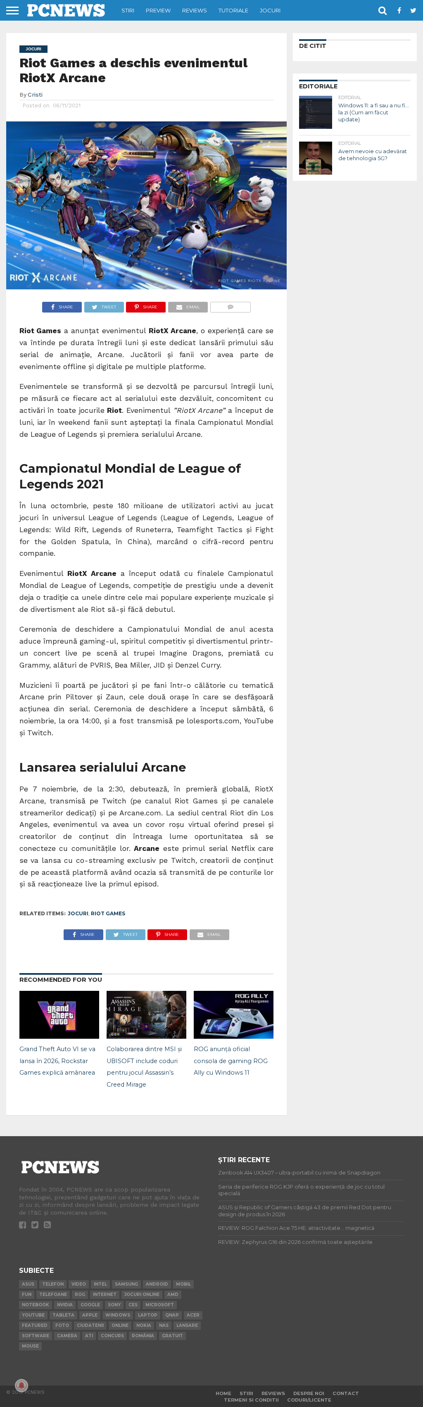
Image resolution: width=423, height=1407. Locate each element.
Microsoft (159, 1305)
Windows (117, 1315)
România (143, 1335)
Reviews (194, 10)
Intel (100, 1284)
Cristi (35, 94)
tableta (63, 1315)
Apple (89, 1315)
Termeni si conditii (251, 1400)
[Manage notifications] (21, 1385)
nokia (143, 1325)
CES (133, 1305)
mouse (30, 1346)
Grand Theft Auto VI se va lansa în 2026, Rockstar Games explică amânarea (57, 1061)
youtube (33, 1315)
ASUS (28, 1284)
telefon (53, 1284)
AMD (172, 1294)
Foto (62, 1325)
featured (35, 1325)
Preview (158, 10)
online (120, 1325)
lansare (187, 1325)
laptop (147, 1315)
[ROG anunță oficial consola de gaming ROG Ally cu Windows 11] (233, 1036)
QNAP (172, 1315)
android (157, 1284)
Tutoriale (233, 10)
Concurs (112, 1335)
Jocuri (270, 10)
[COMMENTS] (230, 305)
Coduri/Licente (309, 1400)
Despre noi (308, 1393)
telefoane (53, 1294)
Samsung (126, 1284)
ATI (89, 1335)
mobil (183, 1284)
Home (223, 1393)
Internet (104, 1294)
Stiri (127, 10)
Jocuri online (141, 1294)
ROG (80, 1294)
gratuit (172, 1335)
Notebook (35, 1305)
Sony (114, 1305)
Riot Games (108, 913)
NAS (164, 1325)
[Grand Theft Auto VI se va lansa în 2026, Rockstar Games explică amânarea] (59, 1036)
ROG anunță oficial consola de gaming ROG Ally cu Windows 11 (231, 1061)
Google (90, 1305)
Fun (26, 1294)
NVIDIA (65, 1305)
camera (67, 1335)
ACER (193, 1315)
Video (78, 1284)
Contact (346, 1393)
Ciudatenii (90, 1325)
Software (35, 1335)
